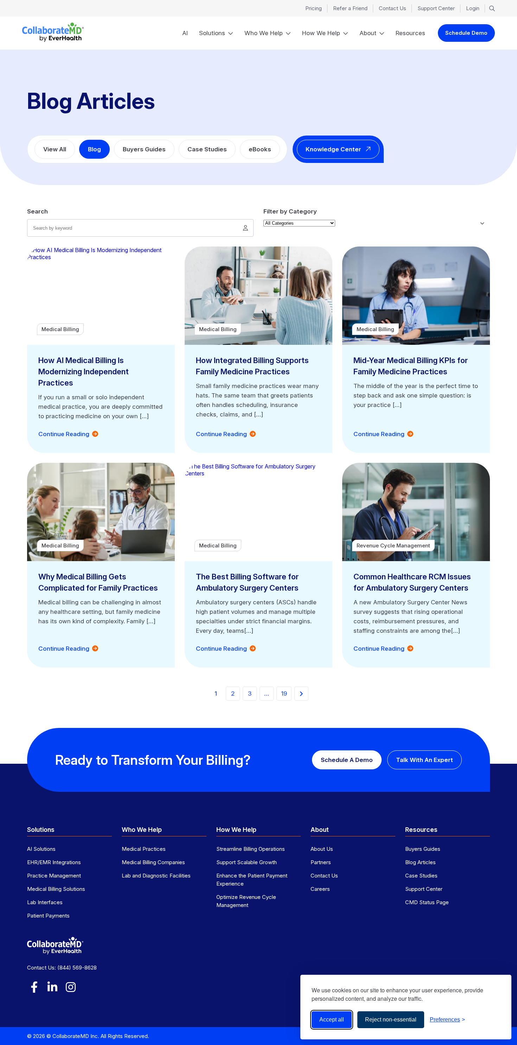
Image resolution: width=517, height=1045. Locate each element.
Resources (410, 33)
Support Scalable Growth (246, 862)
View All (54, 149)
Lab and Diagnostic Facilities (156, 875)
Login (472, 8)
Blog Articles (420, 862)
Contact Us (392, 8)
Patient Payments (48, 915)
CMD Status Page (427, 902)
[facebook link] (34, 987)
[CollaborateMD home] (53, 32)
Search (37, 211)
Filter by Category (290, 211)
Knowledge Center (333, 149)
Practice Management (54, 875)
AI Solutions (41, 849)
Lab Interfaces (45, 902)
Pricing (313, 8)
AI (185, 33)
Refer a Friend (350, 8)
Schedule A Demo (347, 759)
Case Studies (207, 149)
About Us (322, 849)
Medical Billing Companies (153, 862)
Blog (94, 149)
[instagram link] (71, 987)
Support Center (436, 8)
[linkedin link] (52, 987)
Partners (321, 862)
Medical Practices (144, 849)
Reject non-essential (390, 1020)
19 (284, 693)
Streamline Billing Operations (250, 849)
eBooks (260, 149)
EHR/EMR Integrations (54, 862)
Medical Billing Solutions (56, 889)
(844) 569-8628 (77, 967)
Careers (320, 889)
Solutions (212, 33)
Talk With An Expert (424, 759)
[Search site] (492, 8)
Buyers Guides (144, 149)
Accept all (331, 1020)
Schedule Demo (466, 32)
